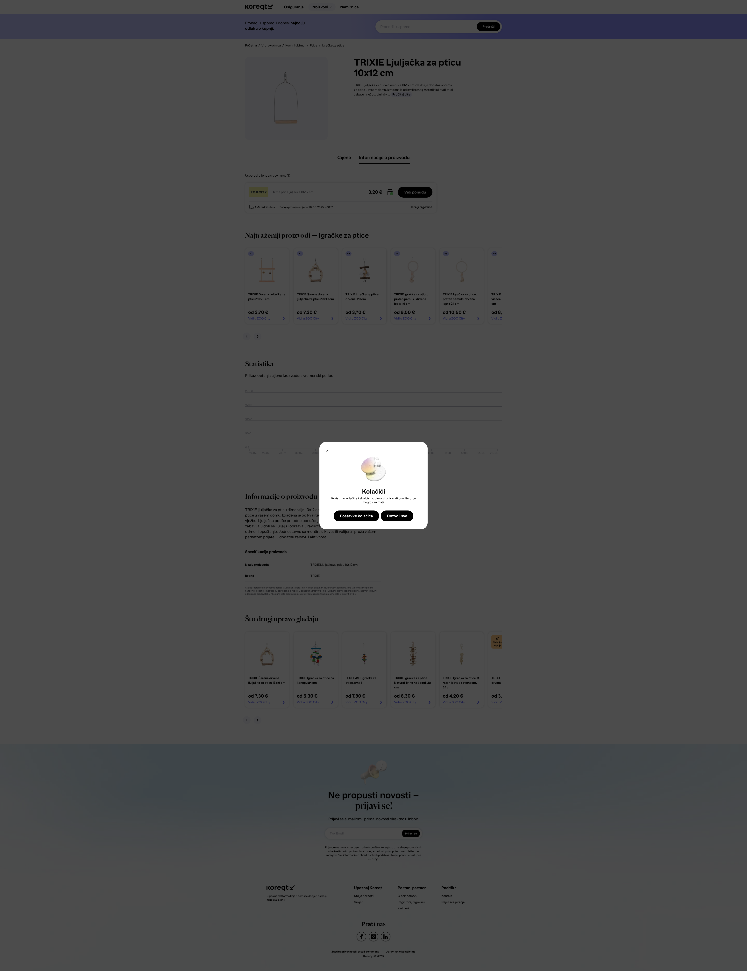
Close (327, 450)
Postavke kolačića (356, 516)
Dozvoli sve (397, 516)
